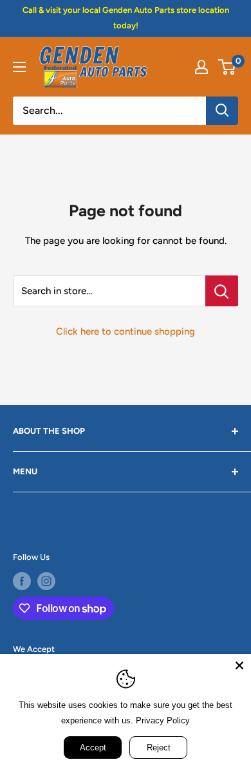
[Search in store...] (221, 290)
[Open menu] (19, 67)
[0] (227, 67)
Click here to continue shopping (125, 331)
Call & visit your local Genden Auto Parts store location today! (126, 17)
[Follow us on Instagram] (46, 581)
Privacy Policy (163, 720)
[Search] (222, 111)
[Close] (239, 665)
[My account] (201, 67)
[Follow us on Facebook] (22, 581)
